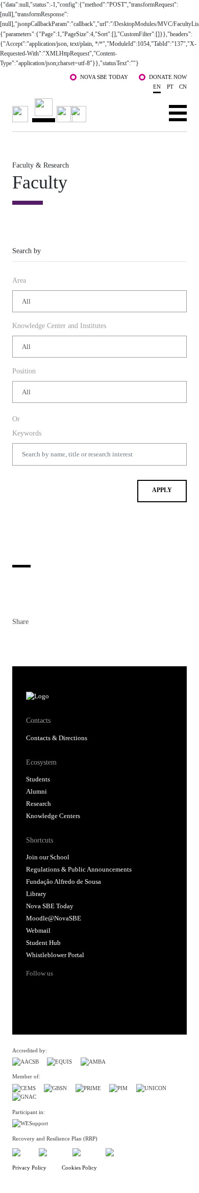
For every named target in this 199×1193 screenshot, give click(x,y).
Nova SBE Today (104, 77)
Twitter (39, 642)
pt (170, 87)
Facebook (20, 642)
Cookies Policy (79, 1167)
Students (38, 779)
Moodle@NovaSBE (53, 918)
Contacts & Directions (56, 738)
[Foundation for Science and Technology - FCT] (21, 1150)
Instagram (72, 991)
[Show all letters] (21, 554)
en (157, 87)
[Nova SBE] (51, 110)
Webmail (38, 930)
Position (24, 370)
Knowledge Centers (53, 816)
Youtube (111, 991)
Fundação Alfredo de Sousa (63, 881)
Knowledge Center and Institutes (59, 325)
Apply (162, 490)
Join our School (47, 857)
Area (19, 280)
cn (183, 87)
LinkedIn (57, 642)
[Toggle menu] (178, 112)
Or (16, 418)
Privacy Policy (29, 1167)
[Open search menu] (146, 112)
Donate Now (168, 77)
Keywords (26, 433)
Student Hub (43, 942)
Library (36, 894)
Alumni (36, 791)
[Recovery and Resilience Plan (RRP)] (51, 1150)
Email (75, 642)
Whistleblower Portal (55, 955)
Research (38, 803)
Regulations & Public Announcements (79, 869)
